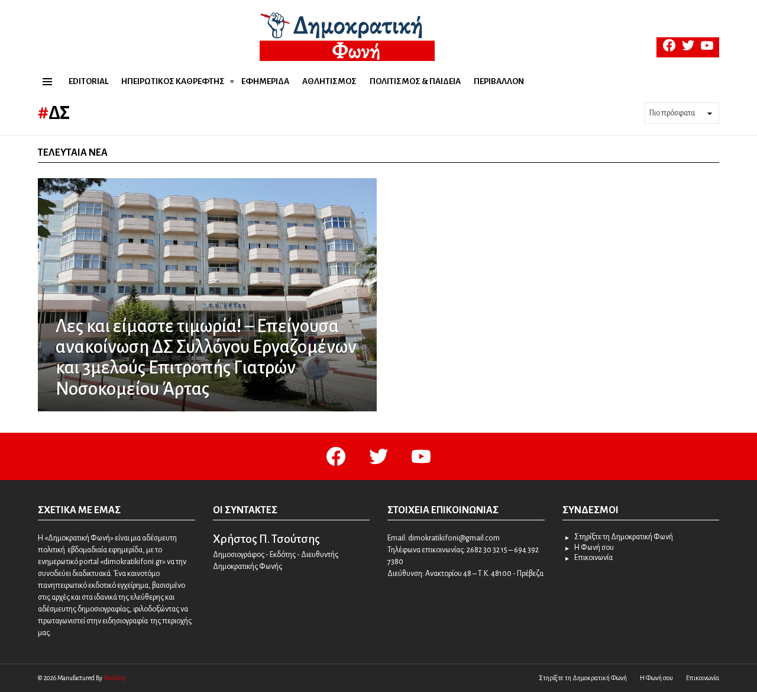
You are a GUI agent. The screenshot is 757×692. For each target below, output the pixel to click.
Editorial (88, 81)
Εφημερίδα (265, 81)
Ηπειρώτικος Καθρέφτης (173, 81)
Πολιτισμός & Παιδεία (415, 81)
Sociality (114, 677)
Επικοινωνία (593, 557)
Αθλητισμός (329, 81)
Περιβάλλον (499, 81)
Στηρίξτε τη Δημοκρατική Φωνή (623, 537)
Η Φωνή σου (594, 547)
